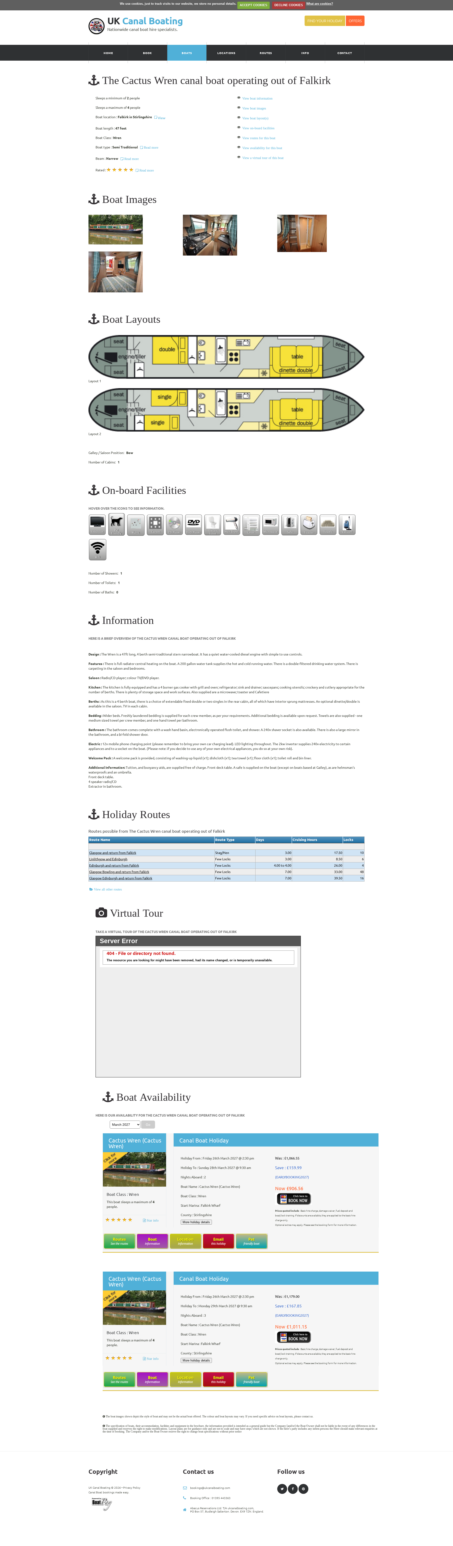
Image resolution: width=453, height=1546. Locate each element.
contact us (307, 1416)
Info (305, 53)
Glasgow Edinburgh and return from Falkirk (120, 878)
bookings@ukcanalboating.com (210, 1487)
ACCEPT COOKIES (253, 5)
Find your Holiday (324, 21)
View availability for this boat (262, 148)
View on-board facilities (258, 128)
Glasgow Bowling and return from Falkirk (119, 872)
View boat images (254, 108)
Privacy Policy (131, 1487)
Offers (355, 21)
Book (147, 53)
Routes (266, 53)
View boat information (257, 98)
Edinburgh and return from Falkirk (114, 865)
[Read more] (134, 170)
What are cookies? (319, 3)
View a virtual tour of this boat (263, 158)
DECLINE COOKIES (288, 5)
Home (108, 53)
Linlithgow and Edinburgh (108, 859)
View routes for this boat (258, 138)
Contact (344, 53)
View (161, 118)
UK (145, 21)
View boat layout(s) (255, 118)
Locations (226, 53)
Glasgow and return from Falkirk (112, 853)
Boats (187, 53)
